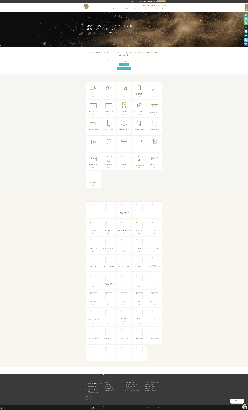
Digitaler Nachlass (93, 284)
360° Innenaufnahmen (109, 319)
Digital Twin (154, 213)
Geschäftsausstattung (124, 93)
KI (145, 8)
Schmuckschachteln (155, 164)
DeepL (154, 319)
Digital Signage (154, 248)
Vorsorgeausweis (124, 147)
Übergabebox (93, 182)
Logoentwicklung (108, 93)
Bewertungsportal (108, 248)
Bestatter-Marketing (109, 388)
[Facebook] (246, 5)
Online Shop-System (93, 319)
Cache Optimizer (93, 338)
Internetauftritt (93, 213)
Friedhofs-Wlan (124, 338)
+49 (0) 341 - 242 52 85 (92, 389)
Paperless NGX (139, 356)
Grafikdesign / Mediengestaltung (152, 382)
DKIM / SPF (124, 301)
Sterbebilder (154, 147)
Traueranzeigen (108, 111)
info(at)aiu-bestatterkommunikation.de (147, 1)
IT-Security (155, 230)
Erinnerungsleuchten (129, 382)
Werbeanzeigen (93, 111)
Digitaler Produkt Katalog (124, 248)
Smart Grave (139, 338)
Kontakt (164, 8)
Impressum (154, 407)
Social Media (93, 266)
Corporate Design (93, 93)
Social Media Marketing (150, 386)
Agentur (108, 8)
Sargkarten (108, 164)
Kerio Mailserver (93, 356)
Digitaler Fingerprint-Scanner (124, 320)
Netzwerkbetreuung (109, 338)
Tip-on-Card (124, 111)
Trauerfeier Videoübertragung (108, 284)
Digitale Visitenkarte (139, 319)
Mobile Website (108, 213)
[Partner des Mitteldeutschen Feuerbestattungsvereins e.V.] (90, 407)
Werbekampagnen (139, 111)
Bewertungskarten (93, 164)
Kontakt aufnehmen (124, 68)
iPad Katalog (139, 248)
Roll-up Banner (108, 129)
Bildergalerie (139, 266)
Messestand (124, 164)
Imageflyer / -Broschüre (139, 94)
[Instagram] (246, 9)
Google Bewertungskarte (139, 164)
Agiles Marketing (155, 301)
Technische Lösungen (149, 388)
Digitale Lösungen (138, 8)
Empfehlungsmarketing (130, 386)
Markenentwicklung (117, 8)
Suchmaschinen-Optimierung (124, 213)
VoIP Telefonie (93, 301)
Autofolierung (93, 129)
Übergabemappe (154, 93)
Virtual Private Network (108, 301)
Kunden (158, 8)
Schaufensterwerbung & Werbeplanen (154, 111)
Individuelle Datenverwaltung (154, 266)
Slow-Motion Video (124, 266)
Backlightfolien (124, 129)
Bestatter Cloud (154, 284)
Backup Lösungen (109, 356)
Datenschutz (160, 407)
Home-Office (123, 284)
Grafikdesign (128, 8)
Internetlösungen (109, 386)
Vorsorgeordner (109, 147)
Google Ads (139, 230)
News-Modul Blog (109, 266)
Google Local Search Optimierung (132, 390)
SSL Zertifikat (109, 230)
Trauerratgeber (139, 129)
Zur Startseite (124, 64)
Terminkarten (139, 147)
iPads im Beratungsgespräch (131, 384)
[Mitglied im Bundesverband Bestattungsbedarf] (102, 407)
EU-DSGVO (93, 230)
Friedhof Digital (139, 213)
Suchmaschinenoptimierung (151, 390)
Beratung (107, 382)
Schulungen (154, 338)
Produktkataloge (155, 129)
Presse (148, 407)
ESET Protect (139, 301)
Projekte (151, 8)
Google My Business (124, 230)
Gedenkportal (93, 248)
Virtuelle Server (124, 356)
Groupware (139, 284)
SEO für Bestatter (129, 388)
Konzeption (107, 384)
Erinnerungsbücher (93, 147)
